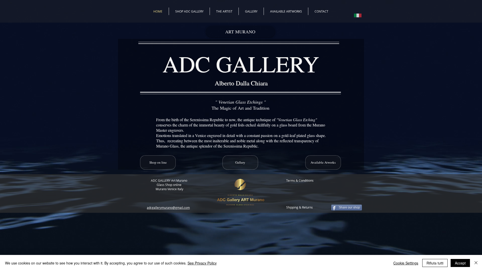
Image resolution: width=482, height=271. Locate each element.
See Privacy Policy (202, 262)
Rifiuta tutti (435, 262)
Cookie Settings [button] (405, 262)
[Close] (476, 263)
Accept (460, 262)
